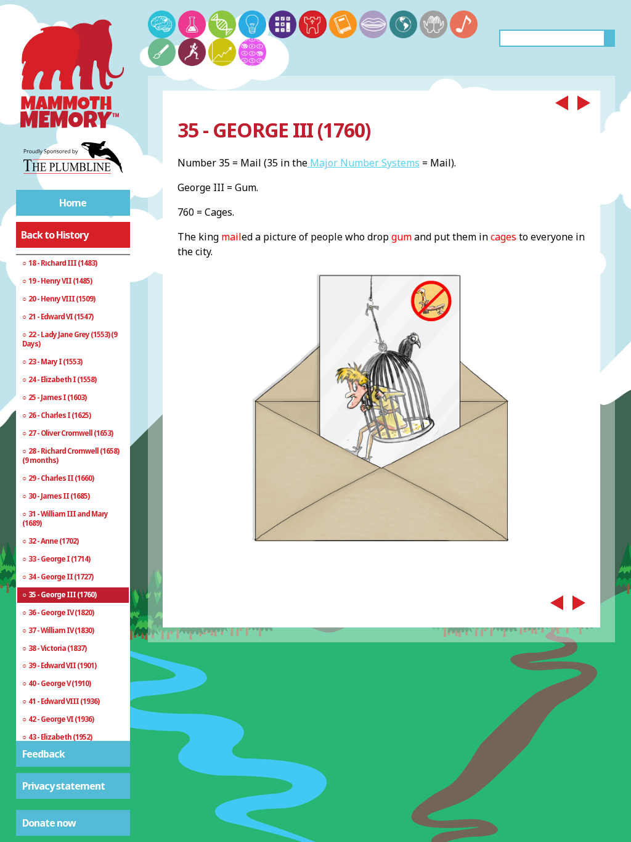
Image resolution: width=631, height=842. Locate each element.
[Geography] (403, 24)
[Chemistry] (192, 24)
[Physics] (252, 24)
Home (72, 203)
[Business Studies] (222, 52)
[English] (343, 24)
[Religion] (433, 24)
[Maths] (282, 24)
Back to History (54, 235)
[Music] (464, 24)
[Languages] (373, 24)
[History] (313, 24)
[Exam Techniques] (252, 52)
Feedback (43, 754)
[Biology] (222, 24)
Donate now (49, 823)
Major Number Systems (363, 163)
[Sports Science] (192, 52)
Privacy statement (63, 786)
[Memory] (162, 24)
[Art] (162, 52)
